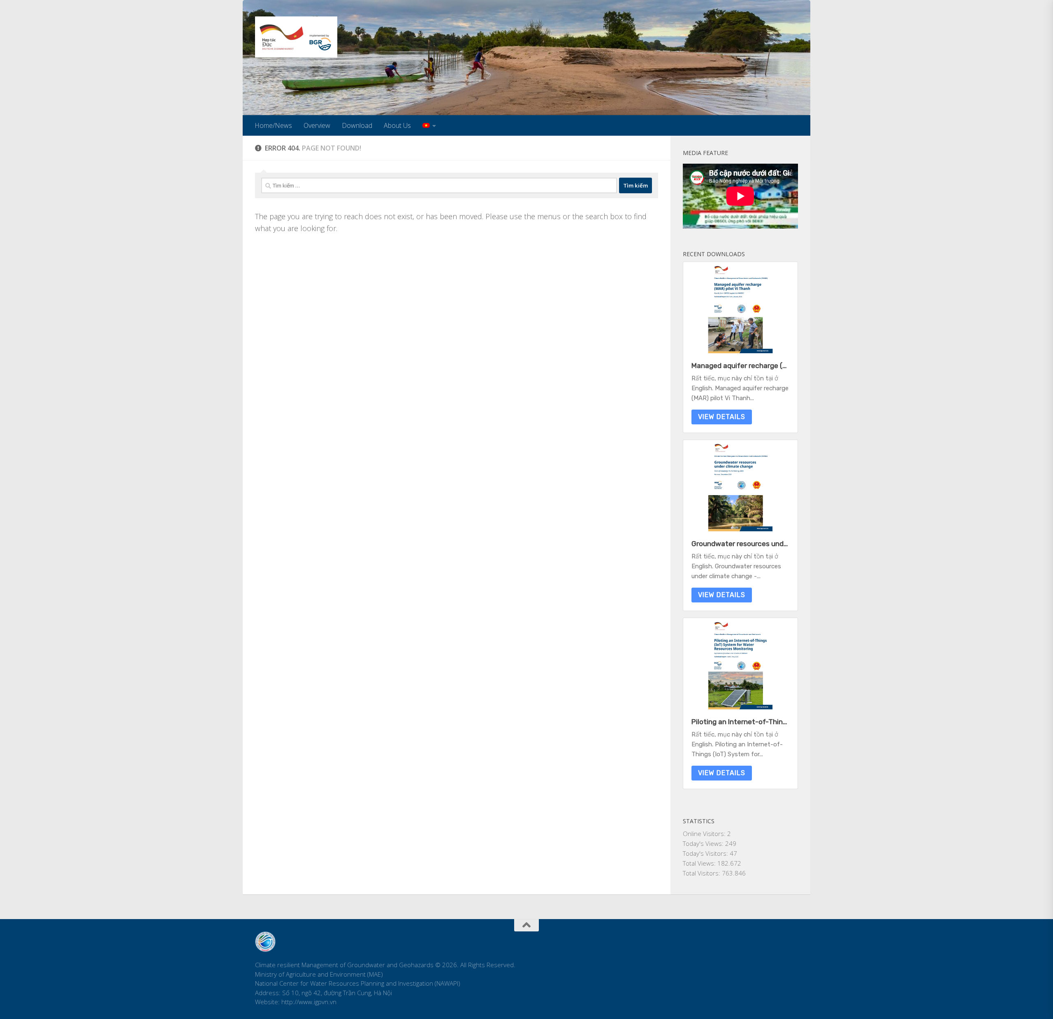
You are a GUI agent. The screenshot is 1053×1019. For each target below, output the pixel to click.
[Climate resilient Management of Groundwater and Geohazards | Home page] (296, 37)
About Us (397, 125)
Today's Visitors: (706, 853)
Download (357, 125)
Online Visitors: (705, 833)
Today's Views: (704, 843)
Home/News (273, 125)
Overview (317, 125)
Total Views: (700, 863)
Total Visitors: (702, 873)
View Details (721, 417)
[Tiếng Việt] (429, 125)
